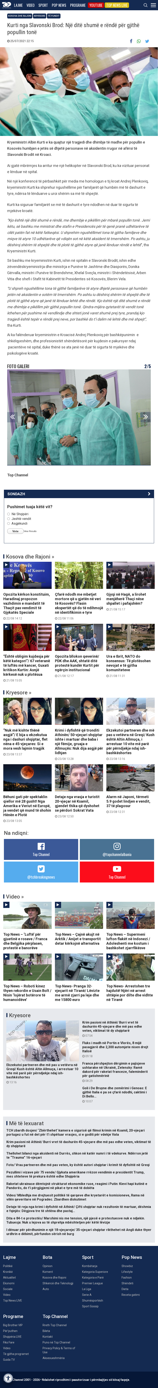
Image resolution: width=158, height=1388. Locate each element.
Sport (43, 5)
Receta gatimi (131, 1294)
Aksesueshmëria (54, 1358)
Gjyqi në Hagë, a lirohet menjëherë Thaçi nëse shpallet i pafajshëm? (126, 601)
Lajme (18, 5)
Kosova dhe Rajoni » (30, 557)
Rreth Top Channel (55, 1325)
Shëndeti (127, 1283)
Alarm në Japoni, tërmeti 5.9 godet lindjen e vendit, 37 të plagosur (128, 804)
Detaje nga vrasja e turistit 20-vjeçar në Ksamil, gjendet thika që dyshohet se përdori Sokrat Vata (77, 806)
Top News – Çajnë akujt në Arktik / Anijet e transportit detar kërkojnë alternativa (78, 939)
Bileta (46, 1331)
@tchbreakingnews (41, 877)
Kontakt (48, 1336)
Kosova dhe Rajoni (19, 16)
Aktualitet (9, 1277)
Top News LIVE (116, 5)
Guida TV (9, 1359)
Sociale (8, 1289)
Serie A (87, 1294)
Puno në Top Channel (56, 1342)
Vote (15, 531)
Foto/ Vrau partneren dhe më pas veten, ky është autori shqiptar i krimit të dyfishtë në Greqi (78, 1165)
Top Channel (41, 854)
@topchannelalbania (117, 854)
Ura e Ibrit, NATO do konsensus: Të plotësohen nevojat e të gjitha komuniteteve (128, 666)
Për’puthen (10, 1331)
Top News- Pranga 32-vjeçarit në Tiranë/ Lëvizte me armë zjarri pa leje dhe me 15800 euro (77, 993)
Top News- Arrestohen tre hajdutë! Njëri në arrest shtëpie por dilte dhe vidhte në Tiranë (129, 993)
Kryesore (39, 16)
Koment (48, 1271)
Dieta (125, 1289)
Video (31, 5)
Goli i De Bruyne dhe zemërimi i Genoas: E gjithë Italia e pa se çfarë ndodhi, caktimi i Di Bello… (114, 1094)
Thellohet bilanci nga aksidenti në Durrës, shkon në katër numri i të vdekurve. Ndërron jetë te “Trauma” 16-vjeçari (77, 1155)
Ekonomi (8, 1283)
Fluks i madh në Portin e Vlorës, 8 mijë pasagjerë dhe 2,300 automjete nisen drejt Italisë (115, 1049)
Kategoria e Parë (93, 1277)
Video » (15, 897)
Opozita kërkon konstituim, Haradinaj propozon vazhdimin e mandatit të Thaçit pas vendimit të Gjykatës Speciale (26, 606)
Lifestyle (127, 1271)
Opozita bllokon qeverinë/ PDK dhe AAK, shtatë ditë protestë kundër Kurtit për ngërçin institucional (77, 666)
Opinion (47, 1266)
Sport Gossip (90, 1306)
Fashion (127, 1277)
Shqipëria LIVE (12, 1336)
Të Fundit (53, 16)
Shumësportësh (92, 1300)
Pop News (59, 5)
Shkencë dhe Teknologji (58, 1283)
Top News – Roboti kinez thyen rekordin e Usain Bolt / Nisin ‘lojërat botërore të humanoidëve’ (27, 993)
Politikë (8, 1266)
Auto (46, 1289)
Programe (78, 5)
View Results (30, 531)
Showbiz (127, 1266)
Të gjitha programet (16, 1354)
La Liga (86, 1289)
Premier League (92, 1283)
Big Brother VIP (13, 1325)
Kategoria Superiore (95, 1271)
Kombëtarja (89, 1266)
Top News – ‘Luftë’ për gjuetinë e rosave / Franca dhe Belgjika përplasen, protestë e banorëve (25, 941)
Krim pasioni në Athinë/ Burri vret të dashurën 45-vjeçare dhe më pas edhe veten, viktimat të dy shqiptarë (112, 1028)
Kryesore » (18, 692)
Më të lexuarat (26, 1123)
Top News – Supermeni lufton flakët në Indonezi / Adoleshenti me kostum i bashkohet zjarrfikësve (128, 941)
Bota (47, 1257)
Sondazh (16, 494)
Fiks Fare (8, 1342)
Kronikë (8, 1271)
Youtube (95, 5)
